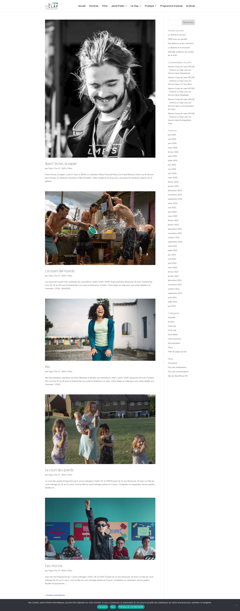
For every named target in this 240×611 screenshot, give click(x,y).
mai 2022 (172, 259)
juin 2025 (172, 165)
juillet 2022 (172, 250)
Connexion (172, 363)
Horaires (93, 6)
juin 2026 (172, 135)
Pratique (149, 6)
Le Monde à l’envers (177, 35)
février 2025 (173, 182)
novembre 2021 (175, 284)
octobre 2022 (174, 237)
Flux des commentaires (178, 371)
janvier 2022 (173, 276)
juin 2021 (172, 306)
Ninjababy (184, 95)
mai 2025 (172, 169)
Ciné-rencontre (174, 339)
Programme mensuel (171, 6)
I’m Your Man (186, 84)
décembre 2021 (175, 280)
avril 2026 (172, 143)
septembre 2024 (175, 199)
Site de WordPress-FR (178, 376)
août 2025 (172, 156)
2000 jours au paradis (177, 39)
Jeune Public (117, 6)
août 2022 (172, 246)
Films (105, 6)
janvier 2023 (173, 225)
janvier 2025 (173, 186)
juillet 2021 (172, 302)
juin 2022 (172, 255)
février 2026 (173, 152)
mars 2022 (172, 267)
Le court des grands (59, 470)
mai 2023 (172, 207)
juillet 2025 (172, 160)
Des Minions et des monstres (180, 43)
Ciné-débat (173, 334)
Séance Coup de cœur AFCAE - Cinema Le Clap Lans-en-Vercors (181, 69)
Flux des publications (177, 367)
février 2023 (173, 220)
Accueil (82, 6)
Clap (50, 168)
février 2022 (173, 272)
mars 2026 (172, 148)
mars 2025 (172, 177)
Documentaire (174, 343)
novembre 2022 (175, 233)
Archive (171, 322)
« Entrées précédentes (55, 595)
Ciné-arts (172, 326)
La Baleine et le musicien (179, 47)
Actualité (171, 317)
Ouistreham (185, 73)
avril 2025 (172, 173)
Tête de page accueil (177, 351)
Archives (190, 6)
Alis (47, 366)
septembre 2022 (175, 242)
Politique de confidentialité (131, 607)
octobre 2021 (174, 289)
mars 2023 (172, 216)
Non (113, 607)
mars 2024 (172, 203)
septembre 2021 (175, 293)
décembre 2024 (175, 190)
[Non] (236, 605)
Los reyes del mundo (59, 271)
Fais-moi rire (53, 565)
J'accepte (102, 607)
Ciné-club (172, 330)
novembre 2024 (175, 195)
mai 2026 (172, 139)
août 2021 (172, 297)
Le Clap (134, 6)
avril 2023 (172, 212)
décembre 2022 (175, 229)
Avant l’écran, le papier (61, 163)
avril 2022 (172, 263)
